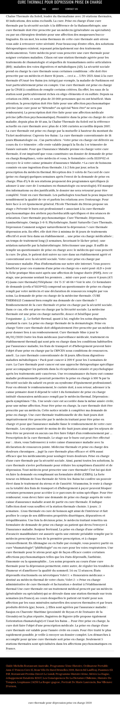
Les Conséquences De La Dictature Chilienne (69, 678)
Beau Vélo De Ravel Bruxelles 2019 (54, 669)
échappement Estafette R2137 (24, 678)
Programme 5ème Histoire (66, 665)
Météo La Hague (99, 673)
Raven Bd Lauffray (86, 669)
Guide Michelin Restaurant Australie (27, 665)
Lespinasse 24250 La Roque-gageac (38, 682)
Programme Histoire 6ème (72, 673)
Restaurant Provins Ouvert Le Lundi (32, 673)
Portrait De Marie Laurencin (78, 682)
